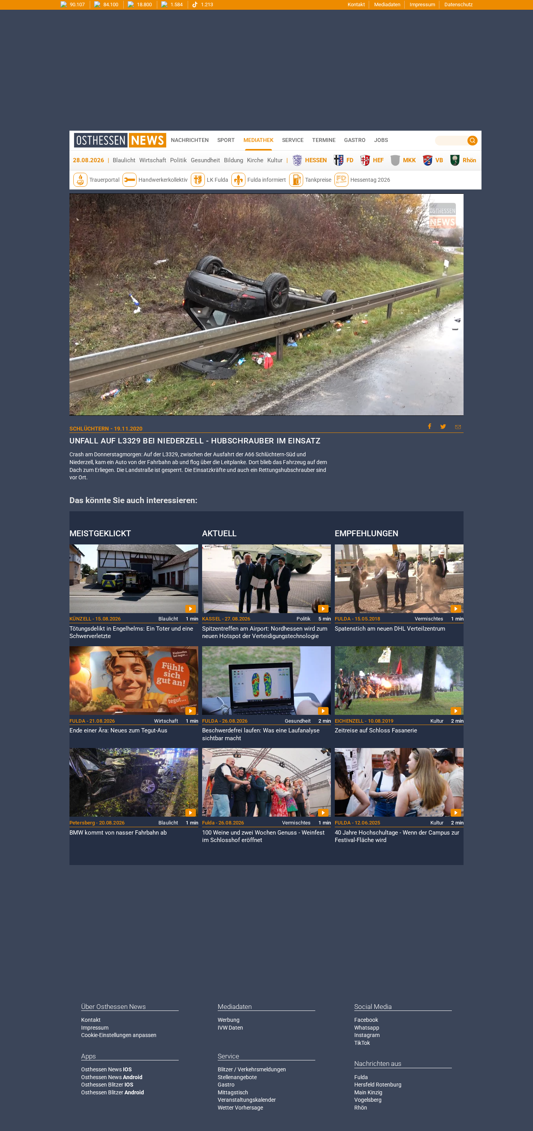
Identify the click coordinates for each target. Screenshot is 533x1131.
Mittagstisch (233, 1092)
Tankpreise (318, 180)
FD (350, 160)
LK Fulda (217, 180)
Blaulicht (124, 160)
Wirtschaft (152, 160)
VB (439, 160)
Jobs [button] (381, 140)
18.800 (144, 4)
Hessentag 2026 (370, 180)
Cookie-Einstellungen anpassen (118, 1035)
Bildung (233, 160)
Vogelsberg (368, 1100)
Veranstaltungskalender (247, 1100)
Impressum (422, 4)
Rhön (469, 160)
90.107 (77, 4)
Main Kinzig (368, 1092)
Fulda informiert (266, 180)
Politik (178, 160)
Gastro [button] (355, 140)
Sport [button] (226, 140)
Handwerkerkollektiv (163, 180)
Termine (324, 140)
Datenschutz (458, 4)
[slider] (266, 410)
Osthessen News (106, 1069)
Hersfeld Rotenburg (378, 1084)
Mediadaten (387, 4)
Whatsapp (366, 1028)
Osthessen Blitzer (107, 1084)
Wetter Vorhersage (240, 1107)
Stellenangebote (237, 1077)
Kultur (274, 160)
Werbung (229, 1020)
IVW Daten (230, 1028)
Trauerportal (104, 180)
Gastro (226, 1084)
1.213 (206, 4)
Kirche (255, 160)
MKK (409, 160)
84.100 (110, 4)
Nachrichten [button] (190, 140)
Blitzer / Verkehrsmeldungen (252, 1069)
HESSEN (316, 160)
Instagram (367, 1035)
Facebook (366, 1020)
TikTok (362, 1043)
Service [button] (293, 140)
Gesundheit (205, 160)
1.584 (176, 4)
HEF (378, 160)
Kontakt (356, 4)
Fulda (361, 1077)
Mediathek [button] (258, 140)
